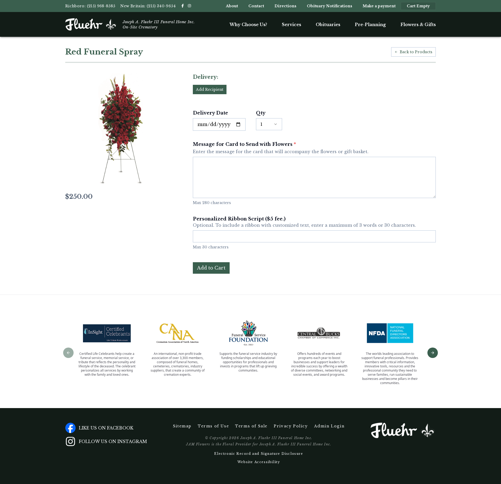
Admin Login (329, 426)
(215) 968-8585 (101, 6)
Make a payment (379, 6)
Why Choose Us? (248, 24)
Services (291, 24)
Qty (260, 113)
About (232, 6)
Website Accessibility (258, 462)
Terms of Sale (251, 426)
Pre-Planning (370, 24)
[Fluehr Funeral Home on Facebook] (182, 6)
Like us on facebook (106, 428)
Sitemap (182, 426)
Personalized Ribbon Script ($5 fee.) (304, 222)
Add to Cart (211, 268)
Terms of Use (213, 426)
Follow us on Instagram (113, 441)
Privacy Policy (291, 426)
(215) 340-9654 (161, 6)
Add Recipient (209, 89)
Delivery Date (210, 113)
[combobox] (269, 124)
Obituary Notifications (329, 6)
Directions (285, 6)
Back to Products (416, 52)
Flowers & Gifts (418, 24)
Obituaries (328, 24)
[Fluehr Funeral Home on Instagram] (189, 6)
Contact (256, 6)
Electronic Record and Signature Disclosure (258, 454)
